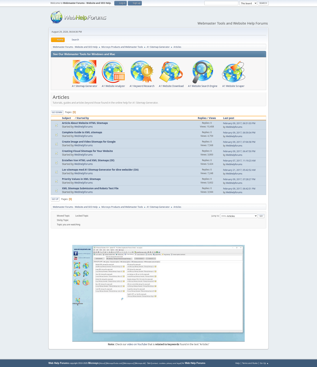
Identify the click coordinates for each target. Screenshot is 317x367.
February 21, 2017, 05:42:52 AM (239, 170)
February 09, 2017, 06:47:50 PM (239, 151)
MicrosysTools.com (114, 363)
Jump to (215, 215)
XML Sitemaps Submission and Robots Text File (90, 188)
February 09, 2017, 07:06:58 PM (239, 142)
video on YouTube (137, 344)
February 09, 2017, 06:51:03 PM (239, 123)
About (102, 363)
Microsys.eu (129, 363)
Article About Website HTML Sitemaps (85, 123)
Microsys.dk (140, 363)
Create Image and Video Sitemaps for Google (89, 141)
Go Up (55, 199)
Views (212, 118)
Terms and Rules (250, 363)
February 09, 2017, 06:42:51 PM (239, 188)
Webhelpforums (83, 126)
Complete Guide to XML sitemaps (82, 132)
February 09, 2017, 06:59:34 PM (239, 132)
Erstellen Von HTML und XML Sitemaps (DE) (88, 160)
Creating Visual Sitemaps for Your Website (87, 151)
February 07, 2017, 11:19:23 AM (239, 160)
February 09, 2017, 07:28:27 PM (239, 179)
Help (237, 363)
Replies (202, 118)
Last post (228, 118)
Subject (66, 118)
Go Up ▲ (264, 363)
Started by (82, 118)
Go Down (57, 112)
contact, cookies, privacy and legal (166, 363)
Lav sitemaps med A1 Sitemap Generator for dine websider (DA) (100, 169)
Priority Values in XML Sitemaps (81, 179)
